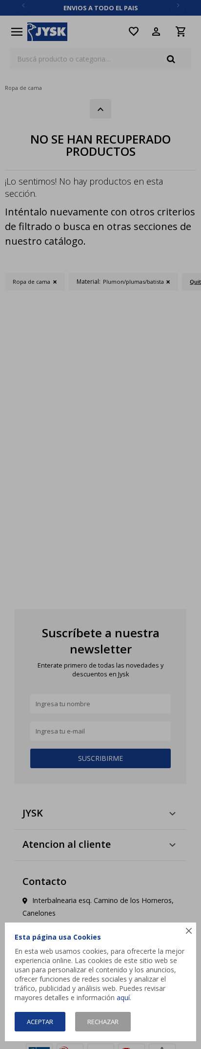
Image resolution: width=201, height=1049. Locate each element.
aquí (123, 997)
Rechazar (103, 1021)
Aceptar (40, 1021)
